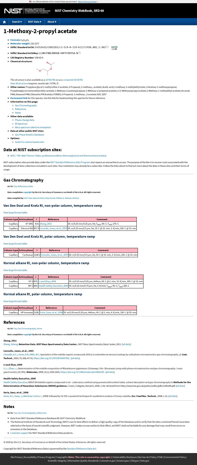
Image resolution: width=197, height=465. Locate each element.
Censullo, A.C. (10, 354)
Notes (18, 112)
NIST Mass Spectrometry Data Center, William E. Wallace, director (51, 198)
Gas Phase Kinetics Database (29, 134)
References (20, 109)
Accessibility (30, 457)
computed (68, 79)
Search (16, 21)
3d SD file (78, 79)
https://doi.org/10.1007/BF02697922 (51, 358)
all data (126, 344)
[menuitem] (4, 21)
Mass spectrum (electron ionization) (33, 127)
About (51, 21)
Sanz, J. (18, 396)
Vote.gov (144, 460)
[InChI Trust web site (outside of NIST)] (114, 49)
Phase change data (24, 120)
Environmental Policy (174, 457)
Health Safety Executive (15, 382)
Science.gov (123, 460)
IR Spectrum (21, 123)
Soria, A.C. (8, 396)
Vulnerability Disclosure (125, 457)
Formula (15, 39)
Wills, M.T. (34, 354)
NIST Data (33, 21)
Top (15, 186)
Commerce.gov (107, 460)
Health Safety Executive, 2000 (53, 285)
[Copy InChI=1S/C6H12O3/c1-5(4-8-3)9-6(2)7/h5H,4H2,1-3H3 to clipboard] (107, 47)
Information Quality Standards (83, 460)
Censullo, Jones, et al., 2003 (53, 228)
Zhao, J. (13, 368)
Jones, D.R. (23, 354)
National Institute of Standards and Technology (27, 10)
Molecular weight (19, 43)
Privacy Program (46, 457)
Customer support (19, 432)
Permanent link (18, 98)
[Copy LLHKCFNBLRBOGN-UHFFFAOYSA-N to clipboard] (79, 53)
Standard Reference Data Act (81, 448)
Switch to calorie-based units (29, 142)
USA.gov (134, 460)
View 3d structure (19, 83)
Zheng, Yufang (10, 344)
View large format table (15, 212)
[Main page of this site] (4, 21)
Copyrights (61, 457)
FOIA (160, 457)
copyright (27, 192)
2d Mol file (51, 79)
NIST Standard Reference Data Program (70, 162)
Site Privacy (16, 457)
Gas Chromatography (26, 105)
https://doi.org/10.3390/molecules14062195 (82, 372)
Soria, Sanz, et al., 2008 (51, 312)
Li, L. (5, 368)
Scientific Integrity (57, 460)
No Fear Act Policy (147, 457)
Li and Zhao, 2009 (47, 281)
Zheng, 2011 (46, 223)
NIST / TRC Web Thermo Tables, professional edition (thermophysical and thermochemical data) (58, 155)
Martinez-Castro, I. (32, 396)
